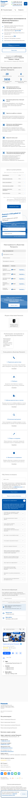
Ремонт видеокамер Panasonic (8, 722)
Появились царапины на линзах (7, 270)
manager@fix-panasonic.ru (7, 751)
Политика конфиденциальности (14, 784)
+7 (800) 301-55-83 (17, 2)
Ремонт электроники (6, 193)
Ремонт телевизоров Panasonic (8, 719)
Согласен (24, 794)
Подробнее (14, 368)
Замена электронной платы (7, 178)
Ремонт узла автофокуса (7, 182)
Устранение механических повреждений (7, 190)
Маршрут (8, 653)
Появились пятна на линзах (6, 274)
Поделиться (2, 773)
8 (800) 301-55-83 (5, 744)
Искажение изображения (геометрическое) (6, 289)
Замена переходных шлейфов (8, 185)
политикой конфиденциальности (19, 236)
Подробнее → (22, 269)
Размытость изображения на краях (6, 283)
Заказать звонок (14, 305)
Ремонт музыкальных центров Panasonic (10, 725)
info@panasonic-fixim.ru (6, 747)
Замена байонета (6, 175)
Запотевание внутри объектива (7, 279)
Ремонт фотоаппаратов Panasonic (9, 728)
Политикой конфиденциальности (14, 602)
